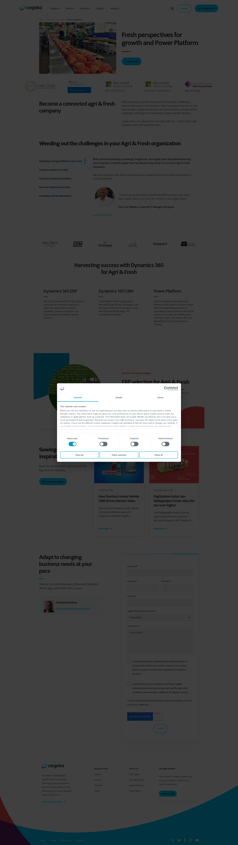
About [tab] (160, 397)
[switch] (103, 444)
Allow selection (119, 455)
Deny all (79, 455)
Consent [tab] (78, 397)
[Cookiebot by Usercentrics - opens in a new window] (166, 389)
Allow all (159, 455)
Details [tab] (119, 397)
